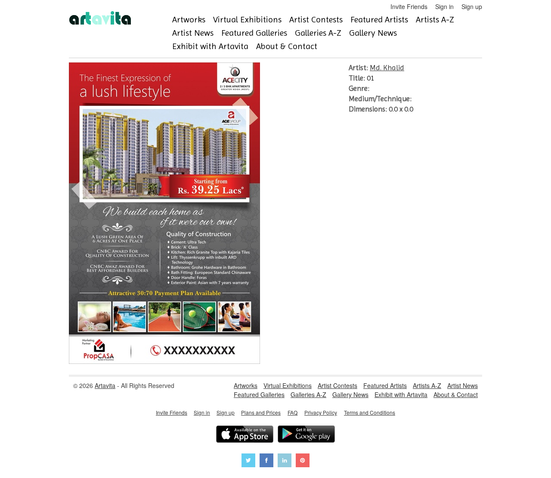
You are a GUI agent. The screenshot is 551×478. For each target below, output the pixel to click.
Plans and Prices (261, 412)
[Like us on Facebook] (266, 461)
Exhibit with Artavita (210, 46)
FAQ (292, 412)
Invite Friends (408, 6)
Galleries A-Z (318, 33)
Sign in (444, 6)
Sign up (471, 6)
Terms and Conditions (369, 412)
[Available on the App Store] (244, 435)
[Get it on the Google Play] (306, 435)
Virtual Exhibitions (247, 20)
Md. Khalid (387, 67)
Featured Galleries (254, 33)
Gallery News (373, 33)
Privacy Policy (320, 412)
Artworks (188, 20)
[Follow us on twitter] (248, 461)
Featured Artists (379, 20)
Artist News (193, 33)
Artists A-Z (435, 20)
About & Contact (286, 46)
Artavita (105, 385)
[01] (164, 361)
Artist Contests (316, 20)
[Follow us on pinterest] (303, 461)
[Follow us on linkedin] (284, 461)
